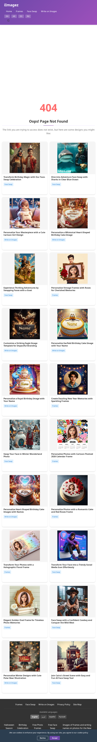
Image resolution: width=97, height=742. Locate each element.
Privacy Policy (63, 704)
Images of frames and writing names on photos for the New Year (77, 728)
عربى (43, 717)
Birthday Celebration (22, 726)
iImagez (11, 4)
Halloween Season (9, 726)
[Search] (8, 20)
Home (9, 11)
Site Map (77, 704)
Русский (62, 717)
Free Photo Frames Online (37, 728)
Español (52, 717)
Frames (19, 11)
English (35, 717)
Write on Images (49, 11)
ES (21, 16)
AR (14, 16)
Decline (43, 738)
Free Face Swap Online (52, 728)
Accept (54, 738)
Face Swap (32, 11)
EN (7, 16)
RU (28, 16)
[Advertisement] (48, 56)
